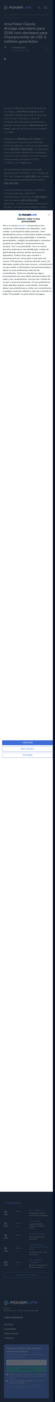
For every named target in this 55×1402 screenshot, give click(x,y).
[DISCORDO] (50, 215)
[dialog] (27, 701)
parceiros (22, 225)
